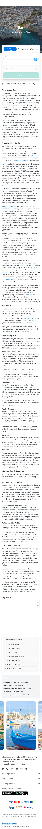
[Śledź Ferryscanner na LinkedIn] (17, 768)
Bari (15, 265)
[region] (21, 617)
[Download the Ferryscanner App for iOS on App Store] (8, 793)
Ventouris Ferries (20, 160)
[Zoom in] (37, 602)
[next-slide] (34, 725)
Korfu (34, 155)
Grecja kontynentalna (9, 206)
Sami (6, 189)
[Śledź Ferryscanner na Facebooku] (3, 768)
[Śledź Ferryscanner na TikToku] (12, 768)
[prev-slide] (8, 725)
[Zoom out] (37, 605)
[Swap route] (36, 59)
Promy (4, 164)
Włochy (32, 84)
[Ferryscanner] (21, 823)
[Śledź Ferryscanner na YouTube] (21, 768)
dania (34, 320)
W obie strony (23, 49)
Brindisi (29, 295)
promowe (9, 279)
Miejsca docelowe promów (16, 84)
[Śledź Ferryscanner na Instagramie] (7, 768)
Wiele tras (33, 49)
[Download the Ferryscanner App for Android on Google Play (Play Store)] (21, 793)
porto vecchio (29, 318)
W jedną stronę (10, 49)
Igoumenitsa (6, 209)
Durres (21, 265)
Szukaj (21, 75)
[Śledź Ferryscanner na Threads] (26, 768)
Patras (7, 236)
